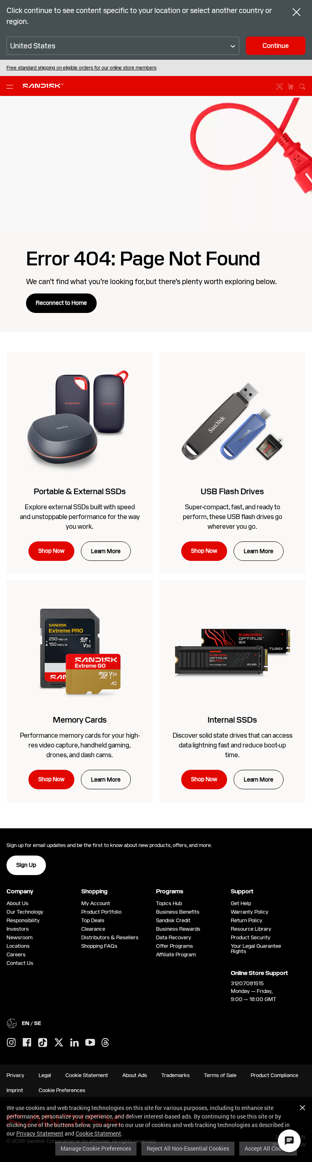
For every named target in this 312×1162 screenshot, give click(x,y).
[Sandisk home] (43, 85)
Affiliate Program (176, 954)
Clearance (93, 928)
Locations (18, 946)
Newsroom (19, 937)
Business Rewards (178, 928)
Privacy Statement (39, 1133)
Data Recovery (173, 937)
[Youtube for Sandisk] (90, 1043)
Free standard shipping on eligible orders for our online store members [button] (81, 68)
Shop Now (51, 550)
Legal (45, 1075)
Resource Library (251, 928)
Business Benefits (177, 911)
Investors (17, 928)
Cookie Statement (98, 1133)
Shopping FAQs (99, 946)
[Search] (302, 85)
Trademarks (175, 1075)
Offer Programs (174, 946)
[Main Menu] (11, 86)
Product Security (251, 937)
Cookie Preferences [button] (62, 1090)
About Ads (134, 1075)
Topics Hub (169, 903)
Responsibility (23, 920)
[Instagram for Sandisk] (11, 1043)
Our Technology (24, 911)
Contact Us (19, 963)
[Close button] (296, 13)
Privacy (15, 1075)
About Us (17, 903)
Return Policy (246, 920)
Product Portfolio (101, 911)
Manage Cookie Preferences (96, 1148)
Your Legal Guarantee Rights (256, 949)
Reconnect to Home (61, 302)
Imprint (14, 1090)
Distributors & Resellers (110, 937)
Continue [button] (275, 45)
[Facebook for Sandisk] (27, 1042)
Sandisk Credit (173, 920)
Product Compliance (274, 1075)
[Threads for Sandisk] (105, 1043)
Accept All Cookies (268, 1148)
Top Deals (92, 920)
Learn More (106, 551)
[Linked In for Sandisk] (74, 1042)
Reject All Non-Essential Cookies (188, 1148)
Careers (16, 954)
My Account (95, 903)
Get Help (241, 903)
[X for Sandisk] (59, 1043)
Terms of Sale (220, 1075)
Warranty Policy (250, 911)
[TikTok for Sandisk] (43, 1043)
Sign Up (26, 865)
